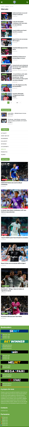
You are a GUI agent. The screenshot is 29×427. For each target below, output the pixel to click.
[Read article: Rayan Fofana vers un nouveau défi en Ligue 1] (6, 42)
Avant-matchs (5, 135)
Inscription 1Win (5, 357)
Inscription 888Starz (6, 385)
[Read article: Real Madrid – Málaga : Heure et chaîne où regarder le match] (14, 277)
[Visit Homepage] (14, 2)
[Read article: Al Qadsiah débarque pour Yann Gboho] (6, 51)
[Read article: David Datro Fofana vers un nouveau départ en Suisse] (6, 59)
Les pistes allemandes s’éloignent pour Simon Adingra (18, 95)
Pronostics (4, 152)
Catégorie (7, 6)
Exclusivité (4, 48)
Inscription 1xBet (6, 336)
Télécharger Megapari (7, 374)
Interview (3, 144)
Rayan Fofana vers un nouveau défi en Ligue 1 (13, 263)
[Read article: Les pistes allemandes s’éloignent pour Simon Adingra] (6, 96)
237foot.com (5, 423)
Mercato (11, 6)
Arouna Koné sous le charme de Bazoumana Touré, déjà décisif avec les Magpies (20, 67)
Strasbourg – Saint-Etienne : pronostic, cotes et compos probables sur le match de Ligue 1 (17, 121)
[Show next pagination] (20, 102)
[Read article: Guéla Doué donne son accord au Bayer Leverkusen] (6, 16)
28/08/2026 (15, 82)
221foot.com (5, 417)
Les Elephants (5, 146)
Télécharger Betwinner (7, 345)
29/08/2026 (15, 16)
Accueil (2, 6)
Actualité (4, 13)
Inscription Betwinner (7, 346)
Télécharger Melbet (6, 366)
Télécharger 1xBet (6, 334)
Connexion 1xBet (6, 337)
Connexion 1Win (5, 358)
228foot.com (5, 420)
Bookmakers (4, 138)
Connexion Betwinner (7, 348)
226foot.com (5, 418)
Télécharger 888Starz (7, 383)
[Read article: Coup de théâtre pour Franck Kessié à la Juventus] (6, 33)
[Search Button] (27, 2)
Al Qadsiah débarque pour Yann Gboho (11, 316)
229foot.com (5, 422)
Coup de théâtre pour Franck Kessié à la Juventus (14, 237)
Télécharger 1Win (6, 355)
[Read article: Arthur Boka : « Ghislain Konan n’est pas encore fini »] (4, 115)
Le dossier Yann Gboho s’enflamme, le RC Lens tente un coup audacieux (20, 23)
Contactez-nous (4, 410)
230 (17, 102)
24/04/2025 (10, 123)
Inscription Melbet (6, 367)
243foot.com (5, 425)
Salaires (3, 154)
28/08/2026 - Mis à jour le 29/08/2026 (20, 70)
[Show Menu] (1, 2)
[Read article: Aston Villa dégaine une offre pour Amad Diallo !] (6, 88)
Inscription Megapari (6, 376)
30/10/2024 (10, 116)
